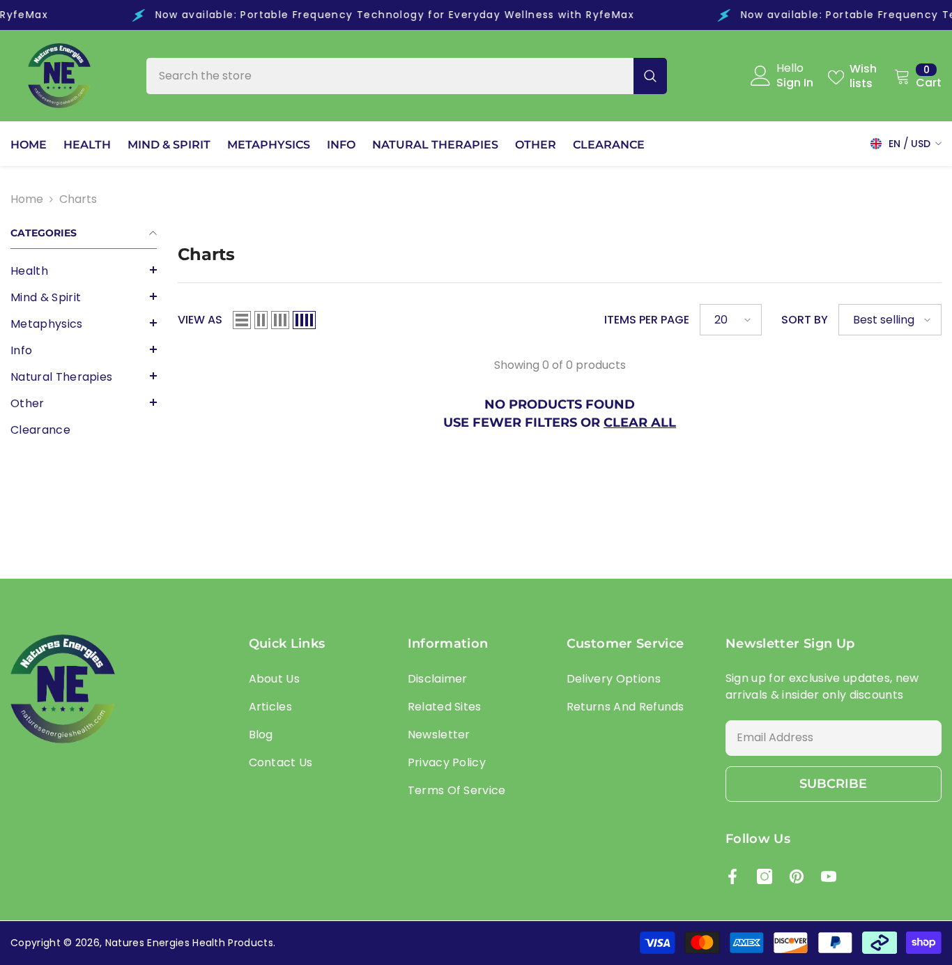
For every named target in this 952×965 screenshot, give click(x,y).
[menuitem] (83, 271)
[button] (83, 270)
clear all (640, 422)
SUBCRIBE (833, 783)
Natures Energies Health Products (189, 943)
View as (200, 320)
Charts (78, 199)
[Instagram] (764, 876)
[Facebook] (732, 876)
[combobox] (390, 76)
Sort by (804, 320)
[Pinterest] (797, 876)
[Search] (406, 76)
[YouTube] (829, 876)
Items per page (646, 320)
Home (26, 199)
